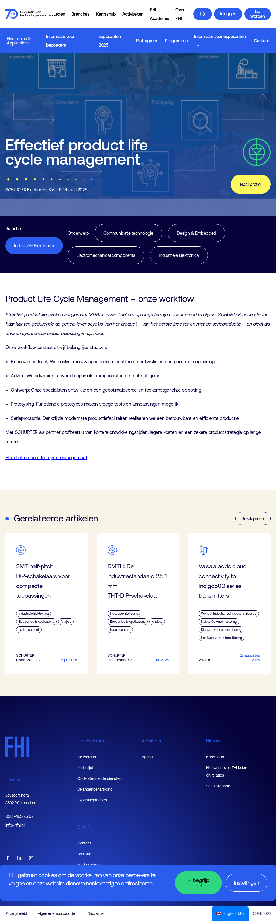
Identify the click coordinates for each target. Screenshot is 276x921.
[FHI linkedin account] (19, 858)
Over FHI (180, 14)
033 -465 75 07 (19, 816)
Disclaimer (96, 913)
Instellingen (246, 883)
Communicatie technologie (128, 233)
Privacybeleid (16, 913)
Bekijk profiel (253, 518)
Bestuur (84, 854)
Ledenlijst (85, 768)
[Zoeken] (202, 14)
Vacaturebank (218, 786)
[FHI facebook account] (7, 858)
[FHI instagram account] (31, 858)
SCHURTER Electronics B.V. (29, 189)
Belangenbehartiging (94, 789)
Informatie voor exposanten (220, 36)
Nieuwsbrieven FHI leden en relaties (226, 771)
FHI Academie (159, 14)
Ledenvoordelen (92, 740)
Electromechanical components (106, 255)
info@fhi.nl (14, 825)
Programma (176, 40)
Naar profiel (250, 184)
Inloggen (228, 13)
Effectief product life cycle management (46, 457)
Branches (80, 14)
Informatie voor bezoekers (60, 40)
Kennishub (106, 14)
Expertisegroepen (92, 800)
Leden (59, 14)
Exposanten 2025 (110, 40)
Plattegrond (147, 40)
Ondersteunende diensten (99, 778)
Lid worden (257, 14)
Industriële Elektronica (34, 245)
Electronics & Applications (19, 40)
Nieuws (213, 740)
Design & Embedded (196, 233)
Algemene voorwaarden (57, 913)
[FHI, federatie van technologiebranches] (29, 14)
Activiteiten (132, 14)
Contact (261, 40)
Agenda (148, 757)
